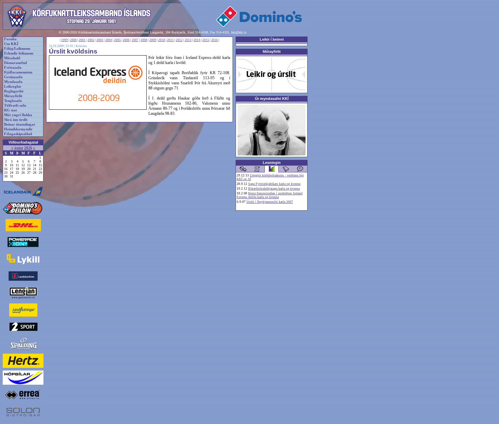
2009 (152, 40)
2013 (188, 40)
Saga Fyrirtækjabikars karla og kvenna (274, 184)
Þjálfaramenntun (18, 72)
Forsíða (10, 39)
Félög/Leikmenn (17, 48)
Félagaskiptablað (18, 134)
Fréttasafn (12, 67)
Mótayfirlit (13, 96)
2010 (161, 40)
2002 (91, 40)
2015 (205, 40)
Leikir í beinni (272, 39)
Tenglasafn (13, 101)
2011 (170, 40)
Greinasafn (13, 77)
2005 (117, 40)
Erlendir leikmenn (18, 53)
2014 (196, 40)
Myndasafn (13, 82)
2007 (135, 40)
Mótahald (12, 58)
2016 (214, 40)
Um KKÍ (11, 44)
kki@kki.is (238, 32)
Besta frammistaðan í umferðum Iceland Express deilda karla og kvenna (269, 195)
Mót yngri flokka (18, 115)
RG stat (10, 110)
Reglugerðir (14, 91)
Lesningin (272, 163)
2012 (179, 40)
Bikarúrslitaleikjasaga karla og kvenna (274, 188)
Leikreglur (12, 86)
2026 (28, 148)
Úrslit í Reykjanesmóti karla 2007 (269, 202)
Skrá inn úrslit (15, 120)
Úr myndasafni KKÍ (272, 99)
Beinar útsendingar (19, 124)
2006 (126, 40)
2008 (144, 40)
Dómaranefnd (15, 63)
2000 (73, 40)
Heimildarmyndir (18, 129)
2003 (99, 40)
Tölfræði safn (15, 105)
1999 (64, 40)
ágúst (18, 148)
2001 (82, 40)
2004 (108, 40)
